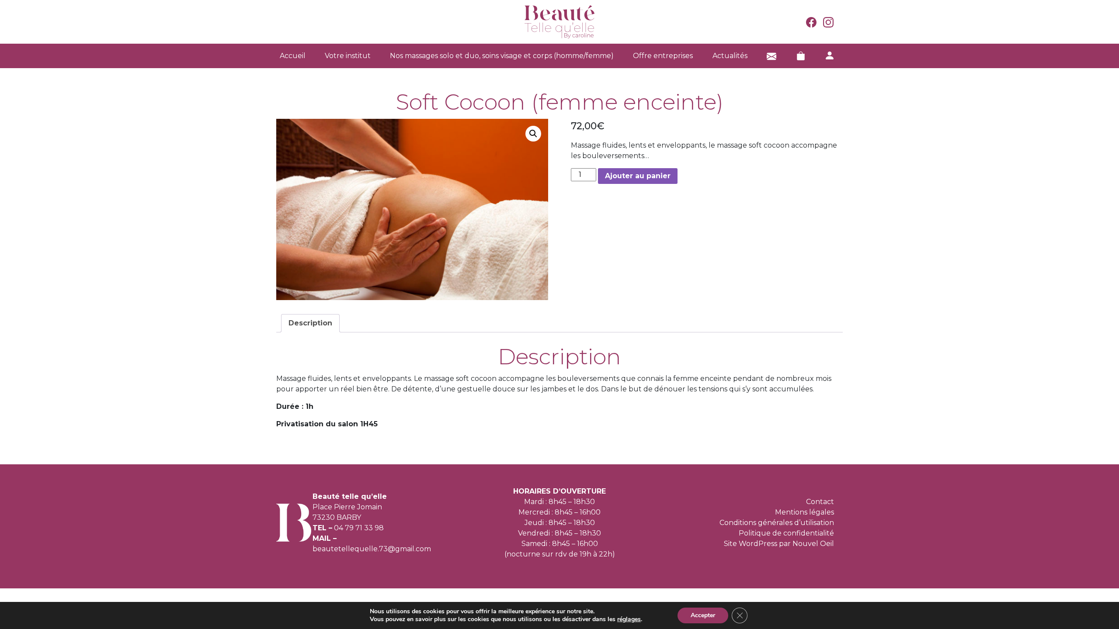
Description (310, 323)
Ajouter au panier (638, 176)
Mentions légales (804, 512)
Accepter (703, 615)
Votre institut (348, 56)
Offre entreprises (663, 56)
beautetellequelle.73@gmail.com (372, 549)
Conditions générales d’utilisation (776, 522)
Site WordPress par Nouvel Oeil (779, 543)
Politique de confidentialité (786, 533)
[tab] (310, 323)
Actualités (729, 56)
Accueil (293, 56)
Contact (820, 502)
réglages (629, 619)
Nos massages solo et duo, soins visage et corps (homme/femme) (502, 56)
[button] (533, 134)
